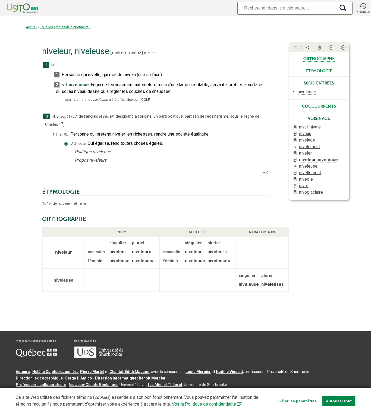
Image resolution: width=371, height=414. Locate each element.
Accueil (31, 27)
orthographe (319, 58)
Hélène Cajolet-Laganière (55, 371)
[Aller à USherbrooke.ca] (98, 356)
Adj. (74, 144)
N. (53, 65)
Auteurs (23, 371)
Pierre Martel (92, 371)
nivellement (310, 172)
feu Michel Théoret (165, 384)
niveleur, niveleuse (318, 159)
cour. (82, 143)
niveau (305, 133)
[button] (363, 8)
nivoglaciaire (311, 192)
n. (145, 53)
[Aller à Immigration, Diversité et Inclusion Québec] (36, 356)
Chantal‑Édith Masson (129, 371)
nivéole (306, 179)
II (47, 116)
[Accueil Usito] (16, 8)
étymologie (319, 70)
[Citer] (295, 47)
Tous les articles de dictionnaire (64, 27)
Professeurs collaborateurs (41, 384)
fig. (55, 134)
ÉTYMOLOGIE (61, 192)
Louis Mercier (198, 371)
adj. (154, 53)
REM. (68, 100)
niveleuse (308, 166)
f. (67, 85)
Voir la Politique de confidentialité (204, 404)
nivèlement (309, 146)
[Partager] (308, 47)
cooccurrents (319, 105)
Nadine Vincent (229, 371)
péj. (66, 134)
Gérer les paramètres (297, 401)
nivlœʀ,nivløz (126, 52)
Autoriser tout (339, 401)
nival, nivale (310, 127)
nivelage (307, 140)
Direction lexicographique (39, 378)
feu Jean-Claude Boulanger (93, 384)
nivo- (304, 185)
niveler (305, 153)
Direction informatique (115, 378)
